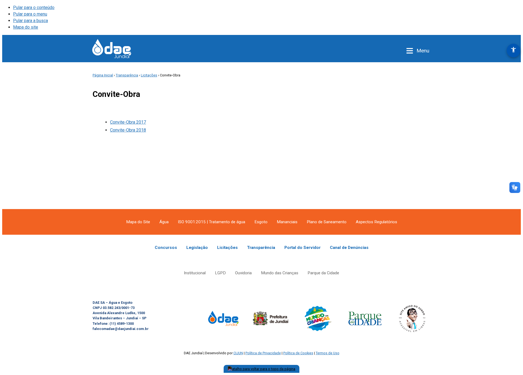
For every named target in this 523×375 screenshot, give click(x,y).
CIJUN (238, 353)
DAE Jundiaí (111, 48)
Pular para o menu (30, 14)
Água (164, 221)
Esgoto (260, 221)
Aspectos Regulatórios (376, 221)
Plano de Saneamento (326, 221)
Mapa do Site (138, 221)
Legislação (197, 247)
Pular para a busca (30, 20)
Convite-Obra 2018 (128, 130)
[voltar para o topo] (261, 369)
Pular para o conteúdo (33, 7)
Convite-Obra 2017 (128, 122)
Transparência (127, 75)
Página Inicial (103, 75)
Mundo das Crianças (279, 272)
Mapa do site (25, 27)
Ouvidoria (243, 272)
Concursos (166, 247)
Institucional (195, 272)
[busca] (392, 51)
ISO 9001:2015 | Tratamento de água (211, 221)
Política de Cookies (298, 353)
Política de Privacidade (263, 353)
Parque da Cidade (323, 272)
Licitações (149, 75)
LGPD (220, 272)
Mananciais (287, 221)
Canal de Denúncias (349, 247)
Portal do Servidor (302, 247)
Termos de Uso (327, 353)
